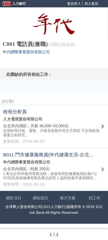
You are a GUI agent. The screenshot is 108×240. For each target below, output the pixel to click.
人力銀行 (12, 4)
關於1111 (13, 198)
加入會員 (91, 4)
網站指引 (40, 198)
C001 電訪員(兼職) (25, 44)
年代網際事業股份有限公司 (26, 52)
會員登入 (74, 4)
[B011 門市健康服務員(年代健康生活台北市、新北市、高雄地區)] (54, 169)
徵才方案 (67, 198)
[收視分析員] (54, 126)
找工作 (94, 198)
